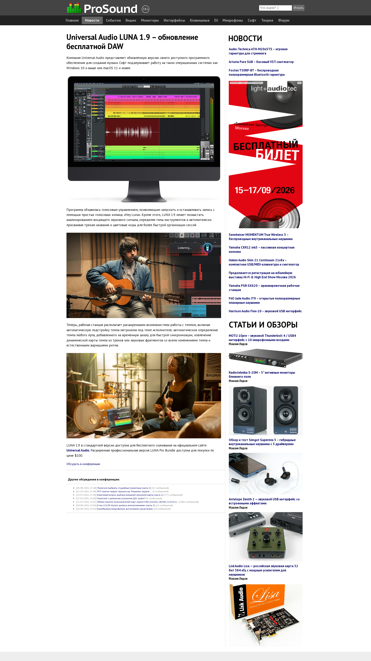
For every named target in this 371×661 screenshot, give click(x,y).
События (113, 20)
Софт (252, 20)
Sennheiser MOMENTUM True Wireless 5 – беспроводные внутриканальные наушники (261, 236)
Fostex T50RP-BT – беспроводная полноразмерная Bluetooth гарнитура (257, 72)
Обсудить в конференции (83, 464)
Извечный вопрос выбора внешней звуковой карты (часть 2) (130, 494)
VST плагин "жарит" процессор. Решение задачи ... (124, 491)
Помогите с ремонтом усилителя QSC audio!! (121, 498)
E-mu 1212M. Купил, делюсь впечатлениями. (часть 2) (126, 505)
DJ (216, 20)
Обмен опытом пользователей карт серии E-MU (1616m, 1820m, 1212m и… (137, 501)
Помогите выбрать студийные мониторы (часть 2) (124, 487)
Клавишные (199, 20)
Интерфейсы (174, 20)
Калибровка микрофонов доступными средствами (125, 508)
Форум (283, 20)
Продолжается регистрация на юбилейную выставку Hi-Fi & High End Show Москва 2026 (262, 275)
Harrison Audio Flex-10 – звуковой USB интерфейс (265, 311)
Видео (131, 20)
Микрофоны (233, 20)
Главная (72, 20)
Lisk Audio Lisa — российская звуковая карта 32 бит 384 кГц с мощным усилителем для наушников (263, 570)
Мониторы (150, 20)
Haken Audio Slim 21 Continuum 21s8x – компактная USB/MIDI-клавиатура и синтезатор (264, 262)
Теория (267, 20)
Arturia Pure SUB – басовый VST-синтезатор (261, 62)
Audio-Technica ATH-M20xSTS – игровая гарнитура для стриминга (258, 51)
